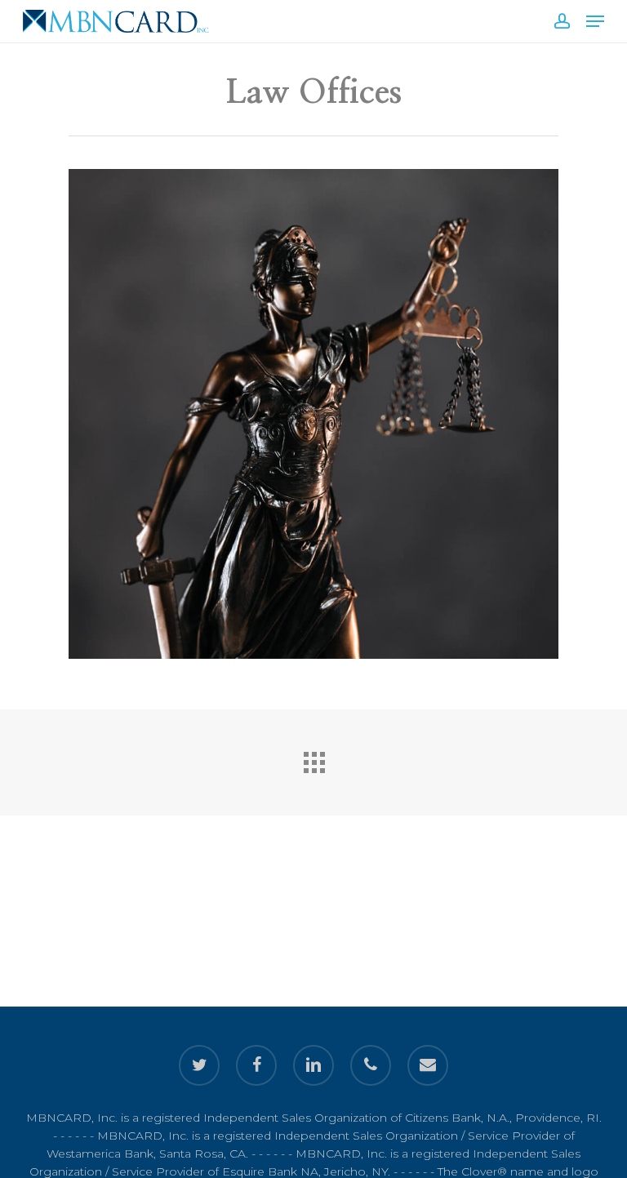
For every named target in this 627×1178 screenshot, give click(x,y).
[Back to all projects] (313, 758)
